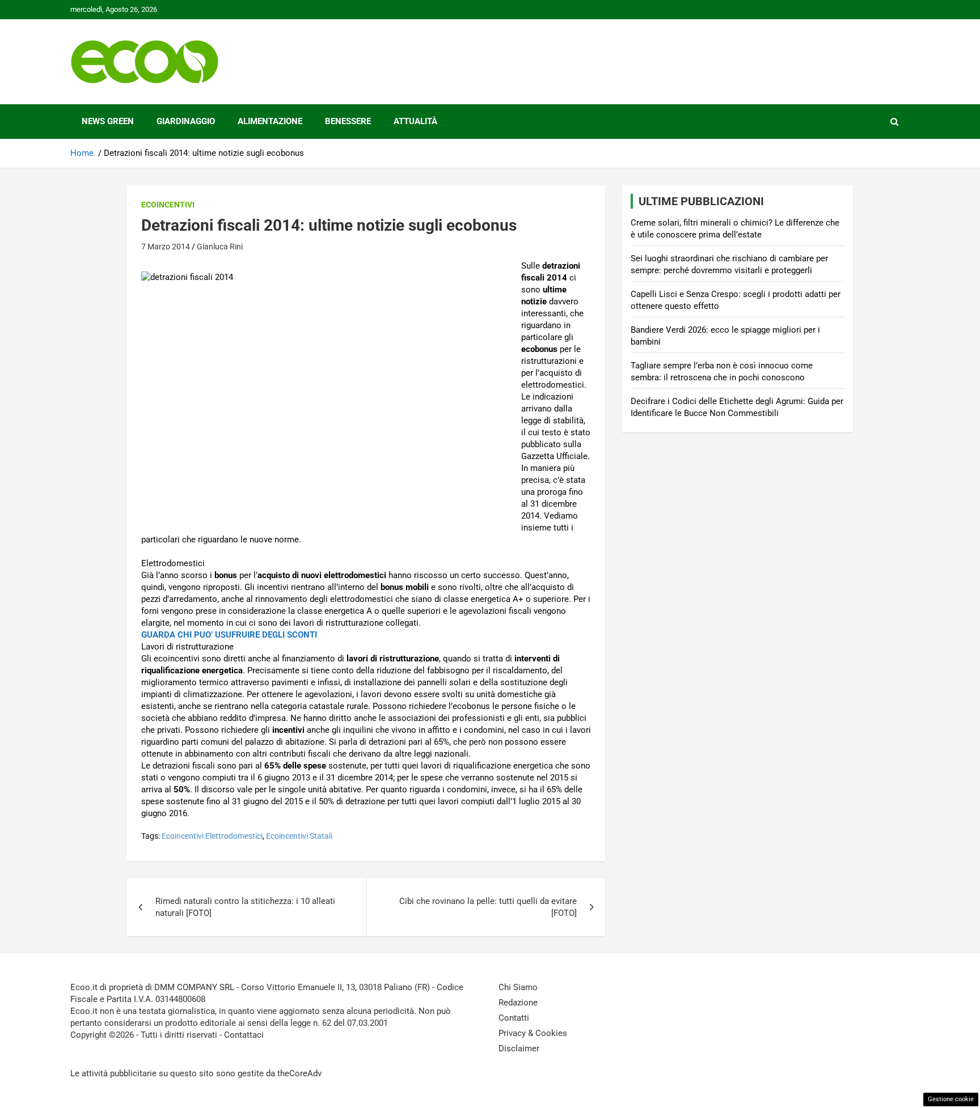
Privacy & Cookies (533, 1033)
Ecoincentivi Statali (299, 835)
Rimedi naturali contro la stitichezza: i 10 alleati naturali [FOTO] (245, 907)
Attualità (415, 121)
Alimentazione (270, 121)
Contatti (514, 1018)
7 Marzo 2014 (165, 246)
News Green (108, 121)
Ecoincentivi (168, 204)
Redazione (518, 1002)
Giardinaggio (186, 121)
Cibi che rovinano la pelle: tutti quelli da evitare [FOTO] (488, 907)
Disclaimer (519, 1048)
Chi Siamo (518, 987)
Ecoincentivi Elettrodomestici (212, 835)
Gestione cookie (951, 1099)
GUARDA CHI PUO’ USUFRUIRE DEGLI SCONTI (229, 635)
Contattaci (244, 1035)
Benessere (348, 121)
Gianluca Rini (220, 246)
